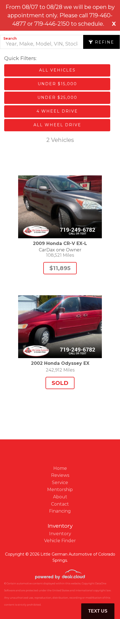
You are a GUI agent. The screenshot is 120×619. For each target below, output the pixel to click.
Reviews (60, 475)
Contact (60, 504)
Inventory (60, 533)
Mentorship (60, 489)
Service (60, 482)
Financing (60, 511)
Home (60, 468)
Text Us (97, 611)
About (60, 496)
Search (10, 38)
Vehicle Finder (60, 540)
